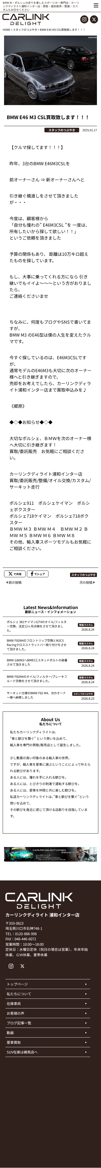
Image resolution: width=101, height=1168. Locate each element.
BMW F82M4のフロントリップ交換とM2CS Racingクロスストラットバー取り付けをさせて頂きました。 (37, 644)
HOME (6, 29)
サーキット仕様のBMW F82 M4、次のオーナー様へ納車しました (36, 695)
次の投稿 (85, 582)
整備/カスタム (86, 624)
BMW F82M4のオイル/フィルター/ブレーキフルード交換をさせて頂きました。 (37, 678)
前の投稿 (15, 582)
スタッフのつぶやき (25, 29)
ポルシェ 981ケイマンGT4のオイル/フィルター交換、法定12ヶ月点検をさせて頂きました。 (37, 626)
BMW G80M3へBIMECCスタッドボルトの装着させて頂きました (37, 662)
